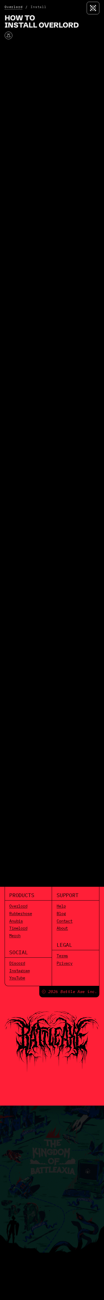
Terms (62, 955)
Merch (15, 935)
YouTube (17, 977)
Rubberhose (20, 913)
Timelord (18, 928)
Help (61, 906)
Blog (61, 913)
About (62, 928)
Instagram (19, 970)
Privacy (65, 963)
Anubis (16, 921)
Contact (65, 921)
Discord (17, 963)
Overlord (14, 7)
